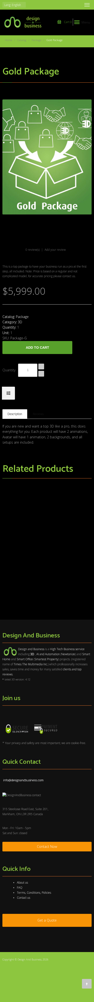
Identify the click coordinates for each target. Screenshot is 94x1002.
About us (22, 882)
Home (8, 40)
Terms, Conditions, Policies (34, 893)
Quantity (8, 370)
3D (20, 322)
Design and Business (31, 649)
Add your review (55, 250)
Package (36, 40)
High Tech (56, 649)
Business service (74, 649)
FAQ (19, 888)
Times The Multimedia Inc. (30, 664)
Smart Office (25, 659)
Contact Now (47, 846)
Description (14, 414)
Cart (67, 22)
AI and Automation (48, 654)
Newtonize (68, 654)
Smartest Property (46, 659)
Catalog (21, 40)
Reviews (38, 414)
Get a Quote (47, 920)
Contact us (23, 898)
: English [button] (13, 5)
